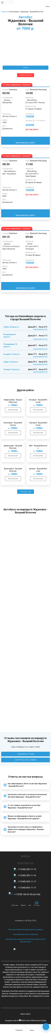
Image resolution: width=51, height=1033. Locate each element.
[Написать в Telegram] (23, 902)
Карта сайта (25, 1014)
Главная (4, 12)
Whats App (15, 905)
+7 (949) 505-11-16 (27, 875)
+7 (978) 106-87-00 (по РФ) (27, 894)
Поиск (32, 1030)
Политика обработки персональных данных (25, 929)
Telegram (23, 905)
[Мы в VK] (21, 1002)
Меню (48, 6)
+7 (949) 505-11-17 (27, 881)
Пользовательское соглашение (25, 934)
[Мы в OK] (29, 1002)
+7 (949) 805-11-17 (27, 887)
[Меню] (48, 3)
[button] (25, 785)
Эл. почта (36, 905)
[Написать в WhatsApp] (14, 902)
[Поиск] (32, 1027)
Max (30, 905)
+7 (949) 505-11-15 (27, 869)
